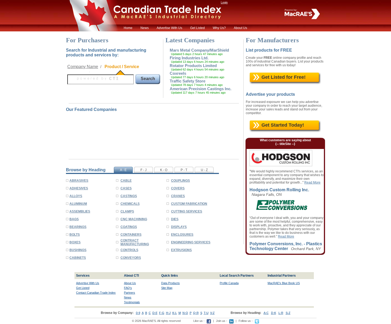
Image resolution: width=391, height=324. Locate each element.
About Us (240, 28)
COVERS (178, 188)
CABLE (126, 180)
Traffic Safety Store (187, 81)
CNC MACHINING (133, 219)
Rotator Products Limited (193, 65)
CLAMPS (127, 211)
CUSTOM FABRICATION (189, 204)
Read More (312, 182)
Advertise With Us (169, 28)
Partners (129, 292)
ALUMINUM (78, 204)
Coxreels (178, 73)
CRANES (178, 196)
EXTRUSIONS (181, 250)
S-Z (288, 312)
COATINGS (128, 227)
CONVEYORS (130, 258)
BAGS (74, 219)
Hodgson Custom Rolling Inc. (279, 190)
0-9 (138, 312)
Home (128, 28)
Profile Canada (229, 283)
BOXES (75, 242)
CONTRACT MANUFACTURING (134, 242)
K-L (174, 312)
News (144, 28)
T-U (206, 312)
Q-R (196, 312)
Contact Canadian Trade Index (96, 292)
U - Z (204, 170)
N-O (185, 312)
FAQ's (128, 287)
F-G (161, 312)
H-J (168, 312)
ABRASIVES (78, 180)
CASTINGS (128, 196)
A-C (266, 312)
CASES (126, 188)
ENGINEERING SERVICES (190, 242)
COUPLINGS (180, 180)
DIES (174, 219)
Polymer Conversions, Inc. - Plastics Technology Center (285, 246)
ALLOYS (75, 196)
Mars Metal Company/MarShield (199, 50)
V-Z (212, 312)
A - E (123, 170)
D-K (273, 312)
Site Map (166, 287)
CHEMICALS (130, 204)
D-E (154, 312)
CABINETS (77, 258)
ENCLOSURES (182, 234)
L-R (280, 312)
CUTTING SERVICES (186, 211)
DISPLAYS (179, 227)
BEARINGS (77, 227)
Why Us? (219, 28)
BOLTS (74, 234)
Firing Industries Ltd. (189, 58)
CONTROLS (129, 250)
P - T (184, 170)
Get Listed (197, 28)
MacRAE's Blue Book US (284, 283)
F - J (143, 170)
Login (224, 2)
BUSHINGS (77, 250)
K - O (163, 170)
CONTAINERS (131, 234)
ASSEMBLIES (79, 211)
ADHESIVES (78, 188)
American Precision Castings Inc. (200, 88)
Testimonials (132, 302)
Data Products (170, 283)
